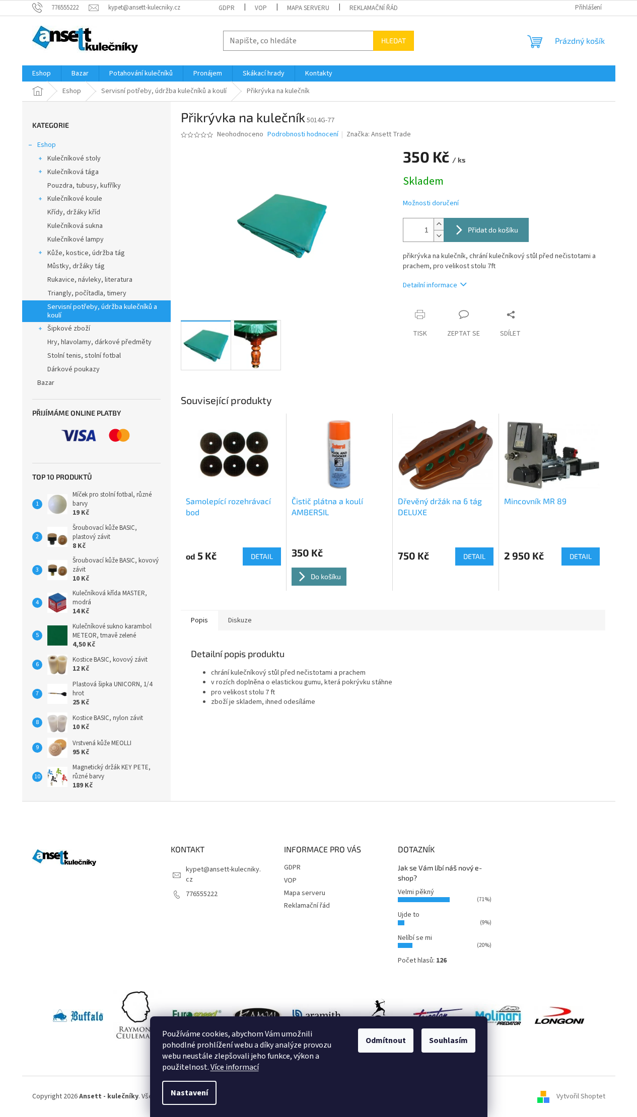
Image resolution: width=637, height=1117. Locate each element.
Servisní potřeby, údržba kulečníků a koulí (102, 311)
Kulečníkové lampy (75, 239)
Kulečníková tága (73, 172)
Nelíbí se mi (415, 938)
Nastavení (189, 1092)
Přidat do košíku (493, 229)
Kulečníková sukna (75, 226)
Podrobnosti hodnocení (302, 134)
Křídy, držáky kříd (73, 212)
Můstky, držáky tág (76, 266)
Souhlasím (448, 1040)
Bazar (45, 383)
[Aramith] (318, 1015)
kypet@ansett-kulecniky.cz (223, 874)
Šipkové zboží (68, 329)
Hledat (393, 40)
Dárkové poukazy (73, 369)
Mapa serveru (308, 8)
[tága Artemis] (378, 1015)
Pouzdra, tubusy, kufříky (84, 186)
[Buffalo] (78, 1015)
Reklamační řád (373, 8)
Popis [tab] (199, 620)
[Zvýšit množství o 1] (439, 224)
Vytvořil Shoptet (580, 1096)
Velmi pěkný (416, 892)
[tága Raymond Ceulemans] (137, 1015)
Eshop (46, 145)
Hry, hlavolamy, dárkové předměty (99, 342)
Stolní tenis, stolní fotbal (84, 356)
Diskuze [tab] (240, 620)
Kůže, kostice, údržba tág (86, 253)
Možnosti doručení (431, 203)
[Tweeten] (438, 1015)
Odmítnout (386, 1040)
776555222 (202, 894)
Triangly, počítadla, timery (86, 293)
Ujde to (408, 915)
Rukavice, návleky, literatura (89, 280)
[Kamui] (257, 1015)
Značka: (378, 134)
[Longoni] (559, 1015)
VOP (261, 8)
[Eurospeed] (197, 1015)
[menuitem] (41, 73)
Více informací (234, 1067)
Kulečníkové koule (74, 199)
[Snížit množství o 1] (439, 236)
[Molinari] (499, 1015)
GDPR (227, 8)
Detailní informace (430, 285)
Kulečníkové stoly (74, 158)
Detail (262, 556)
